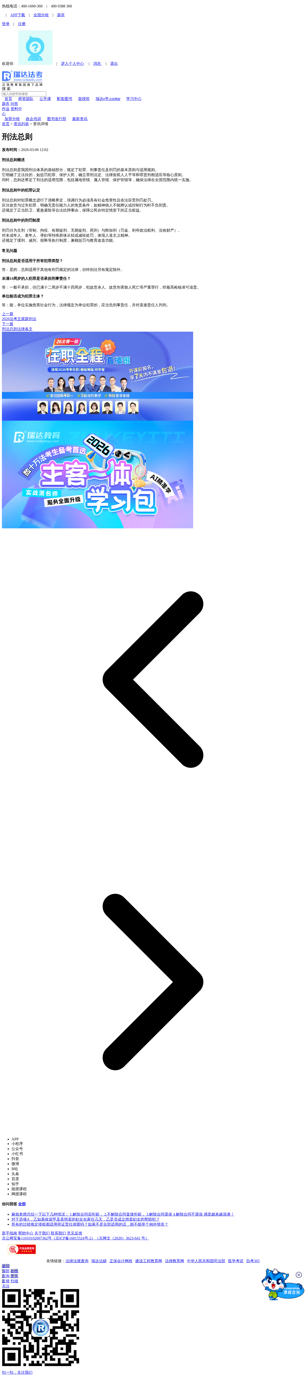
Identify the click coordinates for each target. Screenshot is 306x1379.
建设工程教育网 (148, 1261)
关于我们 (42, 1233)
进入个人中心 (72, 63)
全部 (22, 1204)
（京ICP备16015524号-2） (73, 1238)
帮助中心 (25, 1233)
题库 (61, 15)
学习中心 (134, 99)
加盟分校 (12, 119)
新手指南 (9, 1233)
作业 (6, 109)
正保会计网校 (120, 1261)
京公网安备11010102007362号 (27, 1238)
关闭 (299, 1275)
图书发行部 (56, 119)
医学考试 (235, 1261)
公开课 (45, 99)
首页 (8, 99)
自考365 (253, 1261)
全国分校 (41, 15)
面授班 (84, 99)
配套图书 (64, 99)
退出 (114, 63)
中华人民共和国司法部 (206, 1261)
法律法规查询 (77, 1261)
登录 (6, 24)
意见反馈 (74, 1233)
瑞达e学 (108, 99)
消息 (97, 63)
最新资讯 (79, 119)
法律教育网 (174, 1261)
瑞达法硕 (99, 1261)
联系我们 (58, 1233)
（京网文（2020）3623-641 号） (122, 1238)
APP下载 (17, 15)
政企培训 (33, 119)
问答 (14, 104)
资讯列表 (21, 124)
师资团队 (25, 99)
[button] (153, 679)
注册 (22, 24)
